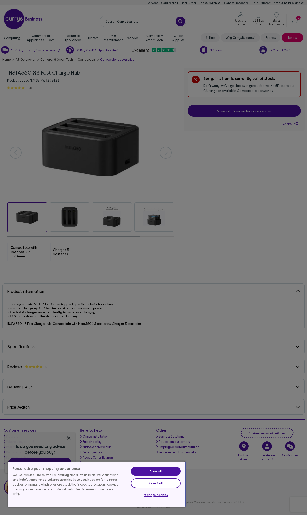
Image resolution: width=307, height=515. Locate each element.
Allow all (156, 471)
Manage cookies (156, 495)
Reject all (156, 483)
